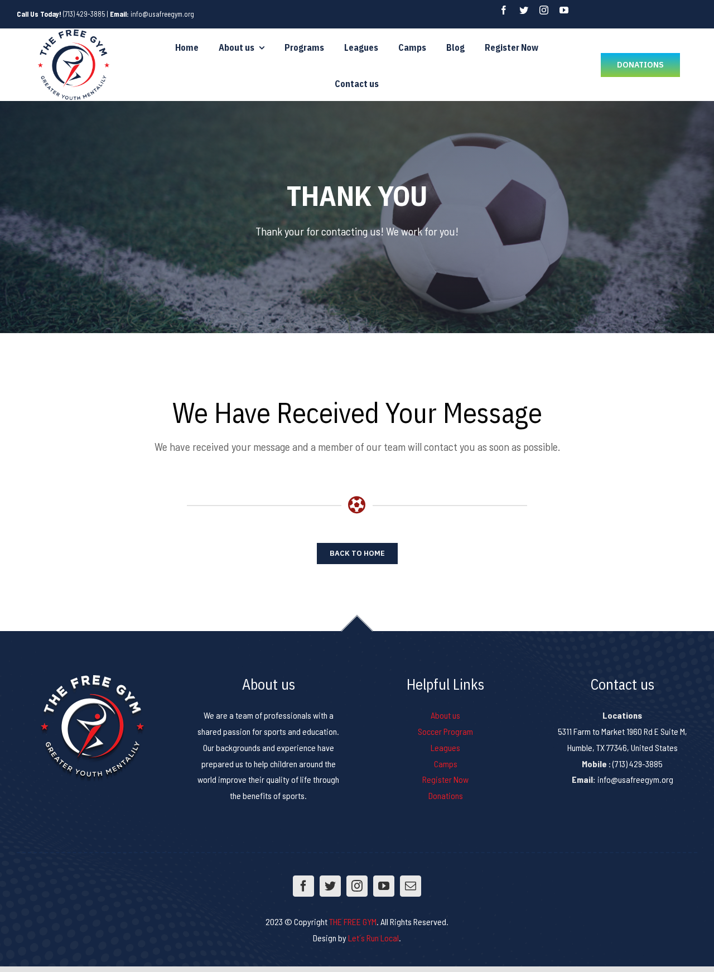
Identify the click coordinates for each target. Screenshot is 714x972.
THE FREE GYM (353, 921)
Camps (445, 763)
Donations (445, 795)
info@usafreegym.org (162, 13)
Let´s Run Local (373, 937)
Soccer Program (445, 731)
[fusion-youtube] (563, 10)
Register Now (445, 779)
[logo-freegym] (73, 32)
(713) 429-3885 (84, 13)
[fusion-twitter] (523, 10)
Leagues (445, 747)
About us (445, 715)
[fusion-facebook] (503, 10)
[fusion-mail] (410, 886)
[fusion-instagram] (543, 10)
